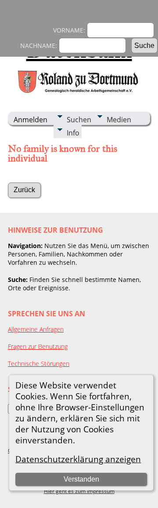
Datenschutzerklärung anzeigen (78, 458)
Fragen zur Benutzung (38, 346)
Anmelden (30, 119)
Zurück (24, 190)
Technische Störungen (38, 363)
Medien (119, 119)
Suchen (79, 119)
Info (73, 133)
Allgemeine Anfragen (36, 329)
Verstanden (81, 479)
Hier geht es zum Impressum (79, 491)
